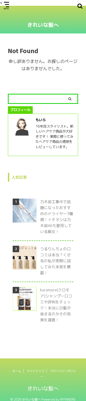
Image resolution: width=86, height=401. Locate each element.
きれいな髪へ (43, 24)
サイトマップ (35, 371)
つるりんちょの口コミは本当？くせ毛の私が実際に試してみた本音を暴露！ (55, 260)
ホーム (16, 371)
